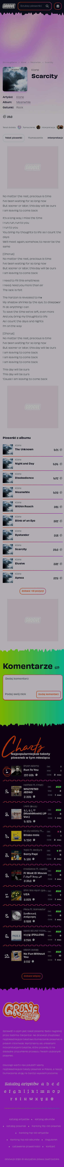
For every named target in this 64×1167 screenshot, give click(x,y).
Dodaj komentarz (48, 694)
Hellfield (28, 785)
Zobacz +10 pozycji (33, 591)
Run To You (31, 770)
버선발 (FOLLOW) (34, 935)
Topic (26, 850)
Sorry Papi (31, 854)
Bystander (22, 535)
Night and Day (24, 464)
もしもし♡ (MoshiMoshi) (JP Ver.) (35, 813)
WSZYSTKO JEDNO (31, 791)
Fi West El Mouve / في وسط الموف (35, 875)
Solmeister (39, 910)
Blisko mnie (31, 835)
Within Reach (24, 506)
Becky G (37, 850)
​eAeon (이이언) (31, 950)
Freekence (29, 869)
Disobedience (24, 478)
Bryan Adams (31, 766)
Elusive (20, 564)
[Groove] (9, 6)
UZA (27, 894)
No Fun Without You (34, 956)
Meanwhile (36, 62)
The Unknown (24, 449)
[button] (58, 6)
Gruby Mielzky (31, 831)
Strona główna (10, 62)
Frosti (39, 785)
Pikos (27, 910)
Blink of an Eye (25, 521)
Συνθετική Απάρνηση (30, 915)
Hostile (43, 869)
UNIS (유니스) (30, 807)
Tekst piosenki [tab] (13, 138)
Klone (23, 62)
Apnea (19, 578)
